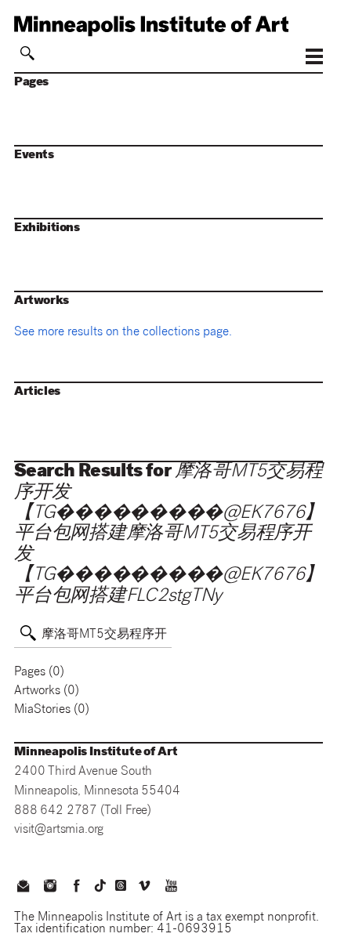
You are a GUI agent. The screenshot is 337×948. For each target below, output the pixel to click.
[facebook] (76, 887)
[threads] (120, 885)
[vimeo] (144, 887)
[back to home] (168, 26)
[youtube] (171, 887)
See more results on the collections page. (123, 333)
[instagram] (49, 887)
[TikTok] (100, 885)
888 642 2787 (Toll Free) (82, 811)
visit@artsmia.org (58, 830)
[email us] (22, 887)
